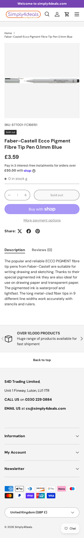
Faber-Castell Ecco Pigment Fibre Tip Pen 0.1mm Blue (38, 37)
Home (8, 33)
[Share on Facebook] (28, 231)
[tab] (14, 250)
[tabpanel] (42, 282)
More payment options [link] (42, 220)
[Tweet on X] (19, 231)
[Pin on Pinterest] (37, 231)
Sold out (56, 195)
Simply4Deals (23, 527)
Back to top (42, 360)
